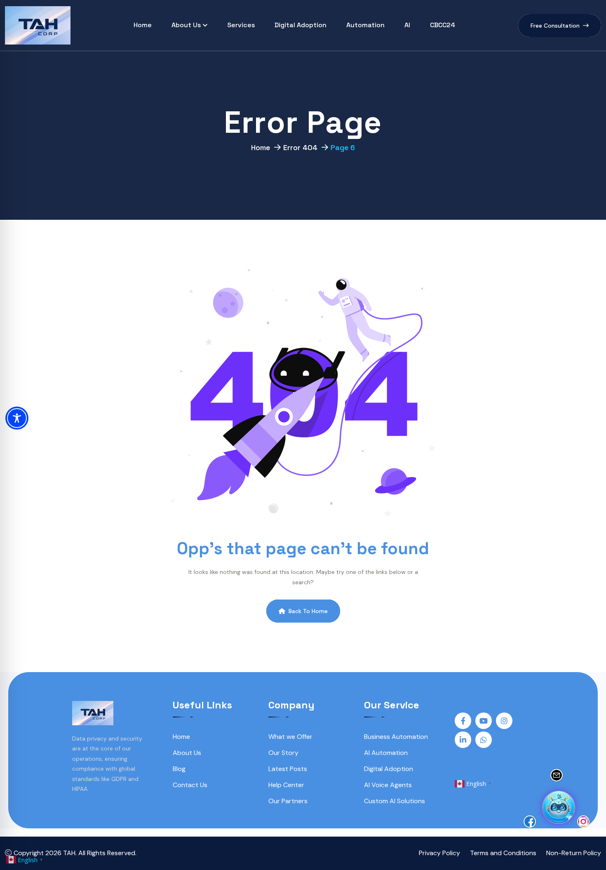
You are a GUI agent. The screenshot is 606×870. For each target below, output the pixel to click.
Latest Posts (287, 768)
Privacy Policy (439, 853)
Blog (179, 768)
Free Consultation (555, 25)
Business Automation (396, 736)
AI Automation (386, 752)
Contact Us (190, 785)
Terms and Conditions (503, 853)
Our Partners (288, 801)
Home (143, 25)
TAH (69, 853)
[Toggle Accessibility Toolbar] (17, 418)
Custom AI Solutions (394, 801)
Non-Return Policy (573, 853)
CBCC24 (442, 25)
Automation (365, 25)
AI (407, 25)
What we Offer (290, 736)
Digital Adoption (300, 25)
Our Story (283, 752)
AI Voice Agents (388, 785)
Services (241, 25)
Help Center (286, 785)
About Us (186, 25)
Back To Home (308, 611)
